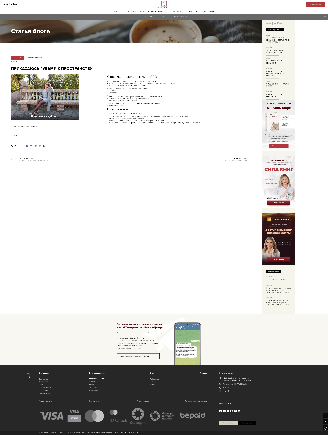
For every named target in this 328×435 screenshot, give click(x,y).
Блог (198, 11)
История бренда (45, 388)
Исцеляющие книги (136, 11)
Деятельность (44, 379)
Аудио (152, 385)
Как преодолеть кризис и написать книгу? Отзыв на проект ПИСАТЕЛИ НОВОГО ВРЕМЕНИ (278, 290)
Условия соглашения (46, 401)
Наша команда (44, 393)
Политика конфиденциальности (196, 401)
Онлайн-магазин (174, 11)
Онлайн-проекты (96, 379)
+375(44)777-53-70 (229, 387)
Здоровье (93, 387)
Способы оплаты (94, 401)
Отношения (93, 390)
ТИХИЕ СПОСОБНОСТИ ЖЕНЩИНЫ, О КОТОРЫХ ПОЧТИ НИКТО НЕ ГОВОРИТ (278, 40)
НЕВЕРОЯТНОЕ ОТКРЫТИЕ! (276, 280)
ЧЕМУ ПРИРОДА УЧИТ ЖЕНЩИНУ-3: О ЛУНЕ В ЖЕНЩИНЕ (275, 73)
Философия (43, 382)
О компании (119, 11)
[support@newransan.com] (220, 391)
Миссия (42, 385)
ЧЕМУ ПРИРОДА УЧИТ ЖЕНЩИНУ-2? (274, 95)
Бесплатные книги (155, 11)
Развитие (92, 385)
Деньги (92, 382)
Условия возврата (143, 401)
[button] (27, 146)
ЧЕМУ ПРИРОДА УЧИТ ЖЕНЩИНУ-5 (274, 62)
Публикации (154, 379)
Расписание (209, 11)
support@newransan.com (231, 391)
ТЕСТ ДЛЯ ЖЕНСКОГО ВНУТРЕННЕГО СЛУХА (274, 52)
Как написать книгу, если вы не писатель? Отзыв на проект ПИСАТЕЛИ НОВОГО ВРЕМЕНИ (278, 303)
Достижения (43, 390)
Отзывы (189, 11)
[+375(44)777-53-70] (220, 388)
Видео (152, 382)
